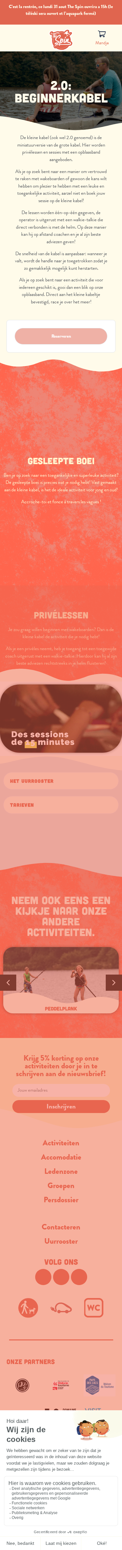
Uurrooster (61, 1241)
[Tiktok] (79, 1277)
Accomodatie (61, 1157)
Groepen (61, 1185)
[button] (61, 781)
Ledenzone (61, 1171)
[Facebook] (43, 1277)
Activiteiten (61, 1142)
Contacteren (61, 1226)
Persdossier (61, 1199)
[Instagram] (61, 1277)
